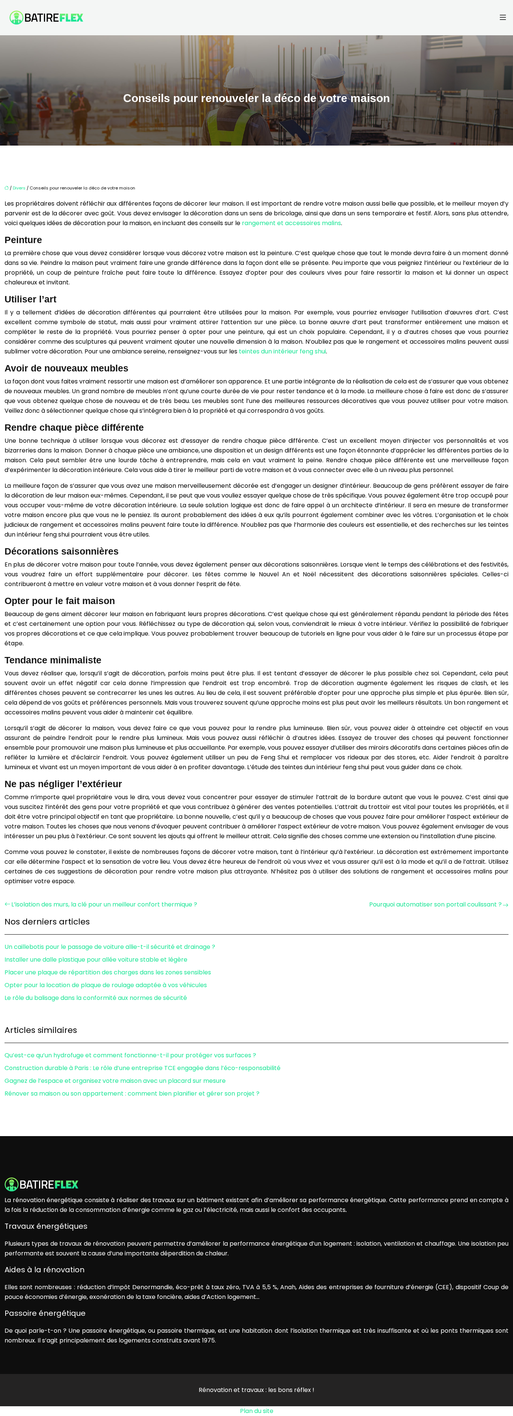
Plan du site (256, 1411)
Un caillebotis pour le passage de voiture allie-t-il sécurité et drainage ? (110, 946)
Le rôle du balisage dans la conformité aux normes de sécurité (96, 998)
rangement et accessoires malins (291, 223)
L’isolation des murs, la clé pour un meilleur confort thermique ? (104, 904)
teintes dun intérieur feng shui (282, 351)
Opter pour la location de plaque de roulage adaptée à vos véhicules (106, 985)
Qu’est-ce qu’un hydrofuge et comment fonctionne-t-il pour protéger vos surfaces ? (130, 1055)
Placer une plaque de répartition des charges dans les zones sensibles (108, 972)
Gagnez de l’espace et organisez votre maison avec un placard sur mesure (115, 1080)
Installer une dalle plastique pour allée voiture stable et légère (96, 959)
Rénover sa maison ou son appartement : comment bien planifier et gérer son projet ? (132, 1093)
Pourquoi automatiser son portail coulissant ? (435, 904)
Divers (19, 188)
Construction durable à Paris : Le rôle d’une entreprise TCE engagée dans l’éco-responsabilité (143, 1068)
